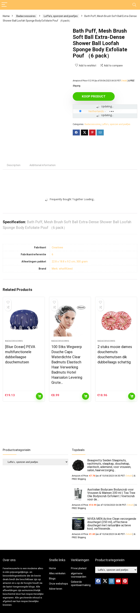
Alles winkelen (57, 573)
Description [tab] (13, 165)
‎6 (52, 254)
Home (6, 16)
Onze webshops (58, 583)
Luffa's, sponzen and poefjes (61, 16)
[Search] (134, 5)
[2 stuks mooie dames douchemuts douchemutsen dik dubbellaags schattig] (116, 320)
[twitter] (105, 581)
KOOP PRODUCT (94, 96)
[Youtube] (118, 581)
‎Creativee (57, 247)
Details (124, 80)
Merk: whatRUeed (62, 268)
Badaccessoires (26, 16)
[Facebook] (98, 581)
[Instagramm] (111, 581)
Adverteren (55, 588)
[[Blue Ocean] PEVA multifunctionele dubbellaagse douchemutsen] (23, 320)
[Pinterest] (125, 581)
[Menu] (4, 5)
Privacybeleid (78, 568)
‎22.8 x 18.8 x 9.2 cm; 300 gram (70, 261)
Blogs (52, 578)
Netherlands (96, 111)
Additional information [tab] (43, 165)
